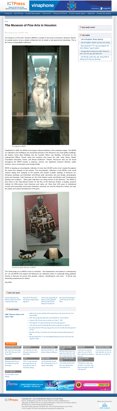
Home (6, 21)
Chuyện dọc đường (104, 13)
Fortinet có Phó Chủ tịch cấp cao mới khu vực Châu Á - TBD (46, 320)
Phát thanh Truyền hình (67, 359)
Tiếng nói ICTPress (60, 13)
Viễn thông (46, 358)
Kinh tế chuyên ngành (83, 359)
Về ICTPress (18, 13)
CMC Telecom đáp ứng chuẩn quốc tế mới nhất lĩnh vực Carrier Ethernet (49, 318)
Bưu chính (9, 358)
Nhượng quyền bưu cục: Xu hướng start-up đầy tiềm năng (12, 363)
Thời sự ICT (46, 13)
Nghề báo (91, 13)
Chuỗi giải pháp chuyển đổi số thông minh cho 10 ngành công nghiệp (49, 363)
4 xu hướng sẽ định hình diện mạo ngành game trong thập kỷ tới (66, 365)
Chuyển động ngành (32, 13)
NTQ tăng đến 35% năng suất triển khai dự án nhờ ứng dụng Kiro (47, 323)
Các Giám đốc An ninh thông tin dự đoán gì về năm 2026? (30, 352)
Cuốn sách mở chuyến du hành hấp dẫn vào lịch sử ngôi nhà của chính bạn (49, 325)
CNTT (25, 358)
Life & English (10, 371)
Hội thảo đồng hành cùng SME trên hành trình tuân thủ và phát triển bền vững (13, 299)
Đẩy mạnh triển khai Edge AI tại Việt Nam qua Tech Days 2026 (67, 299)
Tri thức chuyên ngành (77, 13)
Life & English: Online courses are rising (95, 42)
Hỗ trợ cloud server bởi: (104, 401)
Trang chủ (8, 13)
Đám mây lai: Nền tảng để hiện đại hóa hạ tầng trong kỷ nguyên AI (31, 299)
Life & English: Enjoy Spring (92, 39)
